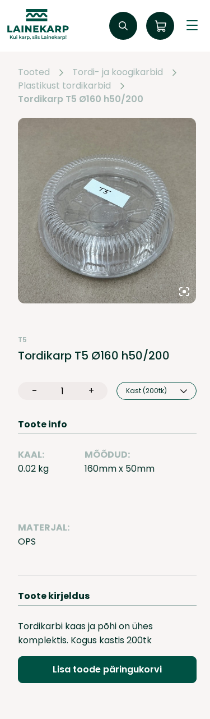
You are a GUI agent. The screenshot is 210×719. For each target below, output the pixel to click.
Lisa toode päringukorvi (107, 669)
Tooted (34, 72)
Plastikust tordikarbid (64, 86)
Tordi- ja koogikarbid (117, 72)
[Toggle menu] (192, 26)
